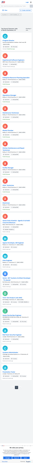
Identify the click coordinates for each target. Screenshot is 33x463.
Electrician (6, 203)
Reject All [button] (16, 458)
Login (27, 2)
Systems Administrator (10, 352)
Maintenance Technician (11, 113)
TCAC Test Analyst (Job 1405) (12, 298)
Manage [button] (7, 458)
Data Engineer (7, 260)
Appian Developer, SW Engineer (13, 243)
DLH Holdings (6, 299)
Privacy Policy (5, 461)
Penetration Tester (9, 372)
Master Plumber (8, 130)
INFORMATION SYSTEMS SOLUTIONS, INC (12, 317)
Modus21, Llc (6, 244)
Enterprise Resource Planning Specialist (16, 78)
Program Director (8, 40)
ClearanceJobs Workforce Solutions (11, 42)
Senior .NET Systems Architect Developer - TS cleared (16, 279)
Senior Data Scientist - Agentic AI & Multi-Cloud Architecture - (16, 222)
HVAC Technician (8, 185)
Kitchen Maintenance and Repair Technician (13, 149)
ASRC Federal (6, 62)
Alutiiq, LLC (5, 79)
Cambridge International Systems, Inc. (11, 354)
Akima (4, 224)
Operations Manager (9, 95)
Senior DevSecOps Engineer (12, 315)
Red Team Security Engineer (12, 335)
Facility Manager (8, 168)
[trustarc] (28, 461)
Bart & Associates (6, 282)
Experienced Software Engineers (13, 60)
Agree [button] (25, 458)
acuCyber (5, 336)
